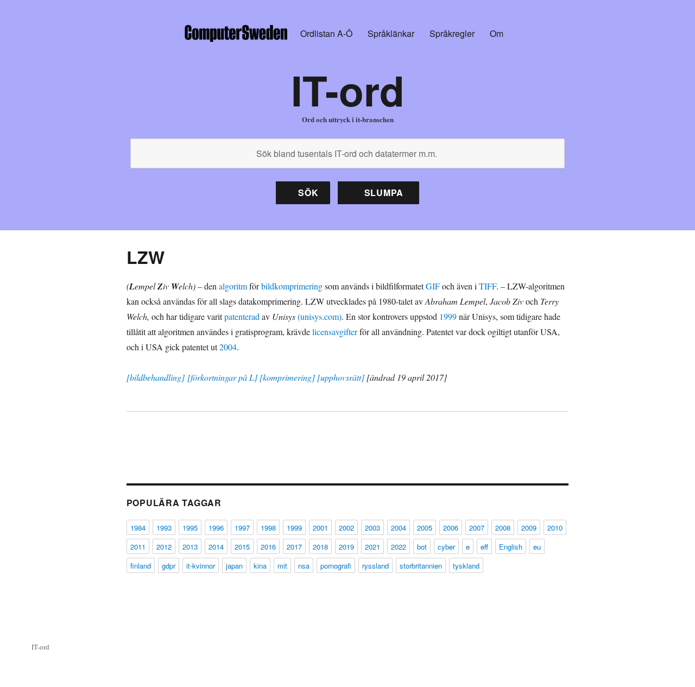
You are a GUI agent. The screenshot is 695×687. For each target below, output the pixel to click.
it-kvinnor (200, 565)
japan (234, 565)
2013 (190, 546)
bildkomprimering (292, 286)
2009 (528, 527)
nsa (303, 565)
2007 (476, 527)
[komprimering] (287, 377)
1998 (268, 527)
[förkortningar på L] (222, 377)
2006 (450, 527)
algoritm (233, 286)
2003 (372, 527)
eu (537, 546)
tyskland (466, 565)
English (510, 546)
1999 (448, 316)
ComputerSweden (235, 33)
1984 (138, 527)
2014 (216, 546)
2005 (424, 527)
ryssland (375, 565)
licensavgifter (334, 331)
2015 (242, 546)
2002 (346, 527)
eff (484, 546)
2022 (398, 546)
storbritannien (421, 565)
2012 (164, 546)
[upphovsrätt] (340, 377)
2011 (138, 546)
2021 (372, 546)
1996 (216, 527)
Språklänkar (391, 33)
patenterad (242, 316)
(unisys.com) (320, 316)
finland (140, 565)
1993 (164, 527)
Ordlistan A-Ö (326, 33)
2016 (268, 546)
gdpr (168, 565)
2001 (320, 527)
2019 (346, 546)
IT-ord (348, 90)
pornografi (335, 565)
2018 (320, 546)
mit (282, 565)
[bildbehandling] (156, 377)
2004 (228, 346)
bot (422, 546)
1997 (242, 527)
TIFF (487, 286)
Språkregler (452, 33)
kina (260, 565)
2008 (502, 527)
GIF (433, 286)
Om (496, 33)
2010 (555, 527)
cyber (446, 546)
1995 (190, 527)
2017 (294, 546)
